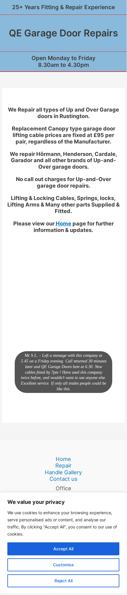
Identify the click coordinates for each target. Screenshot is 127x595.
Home (63, 223)
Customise (63, 564)
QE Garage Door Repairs (63, 33)
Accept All (63, 548)
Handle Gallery (63, 472)
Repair (63, 465)
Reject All (63, 580)
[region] (63, 543)
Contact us (63, 478)
